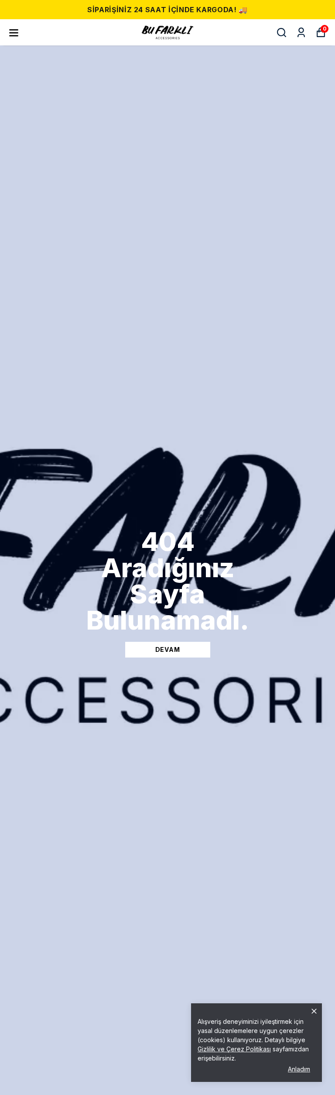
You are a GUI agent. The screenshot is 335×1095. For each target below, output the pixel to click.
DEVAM (167, 649)
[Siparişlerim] (301, 32)
